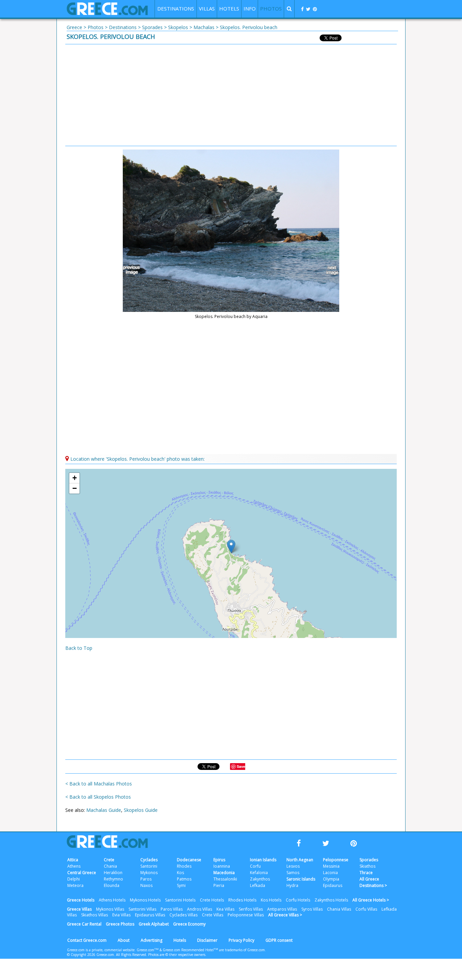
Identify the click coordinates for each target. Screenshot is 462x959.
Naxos (146, 885)
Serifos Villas (251, 909)
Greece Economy (189, 924)
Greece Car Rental (84, 924)
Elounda (111, 885)
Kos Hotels (271, 900)
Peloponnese (335, 860)
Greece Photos (120, 924)
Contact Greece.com (87, 940)
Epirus (219, 860)
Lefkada (257, 885)
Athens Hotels (112, 900)
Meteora (75, 885)
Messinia (331, 866)
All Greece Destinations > (373, 882)
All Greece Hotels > (370, 900)
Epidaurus (332, 885)
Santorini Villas (142, 909)
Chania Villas (339, 909)
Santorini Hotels (180, 900)
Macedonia (224, 872)
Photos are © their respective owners (176, 954)
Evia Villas (121, 915)
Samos (292, 872)
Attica (72, 860)
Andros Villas (199, 909)
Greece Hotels (80, 900)
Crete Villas (212, 915)
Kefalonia (259, 872)
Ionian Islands (263, 860)
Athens (73, 866)
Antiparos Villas (282, 909)
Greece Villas (79, 909)
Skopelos (178, 27)
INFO (250, 8)
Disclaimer (207, 940)
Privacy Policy (241, 940)
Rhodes (184, 866)
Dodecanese (189, 860)
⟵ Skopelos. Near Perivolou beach (133, 270)
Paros (146, 879)
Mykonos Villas (110, 909)
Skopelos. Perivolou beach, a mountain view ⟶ (329, 270)
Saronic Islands (300, 879)
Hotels (180, 940)
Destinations (123, 27)
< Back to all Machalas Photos (98, 783)
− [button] (74, 488)
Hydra (292, 885)
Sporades (152, 27)
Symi (181, 885)
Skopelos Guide (141, 810)
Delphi (73, 879)
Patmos (184, 879)
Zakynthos (260, 879)
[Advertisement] (231, 95)
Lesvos (293, 866)
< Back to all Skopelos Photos (98, 797)
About (124, 940)
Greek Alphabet (154, 924)
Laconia (330, 872)
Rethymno (113, 879)
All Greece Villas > (285, 915)
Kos (180, 872)
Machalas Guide (103, 810)
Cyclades (149, 860)
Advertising (151, 940)
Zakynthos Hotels (331, 900)
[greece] (107, 13)
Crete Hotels (212, 900)
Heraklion (113, 872)
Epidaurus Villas (150, 915)
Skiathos (367, 866)
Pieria (218, 885)
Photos (95, 27)
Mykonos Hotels (145, 900)
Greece (74, 27)
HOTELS (229, 8)
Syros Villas (312, 909)
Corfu (255, 866)
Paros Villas (172, 909)
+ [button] (74, 478)
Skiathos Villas (94, 915)
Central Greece (81, 872)
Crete (109, 860)
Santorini (148, 866)
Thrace (366, 872)
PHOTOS (271, 8)
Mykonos (149, 872)
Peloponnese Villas (246, 915)
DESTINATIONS (175, 8)
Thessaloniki (225, 879)
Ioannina (221, 866)
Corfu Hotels (298, 900)
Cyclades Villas (183, 915)
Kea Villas (225, 909)
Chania (110, 866)
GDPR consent (279, 940)
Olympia (331, 879)
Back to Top (78, 648)
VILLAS (207, 8)
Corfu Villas (366, 909)
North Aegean (299, 860)
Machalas (203, 27)
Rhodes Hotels (242, 900)
